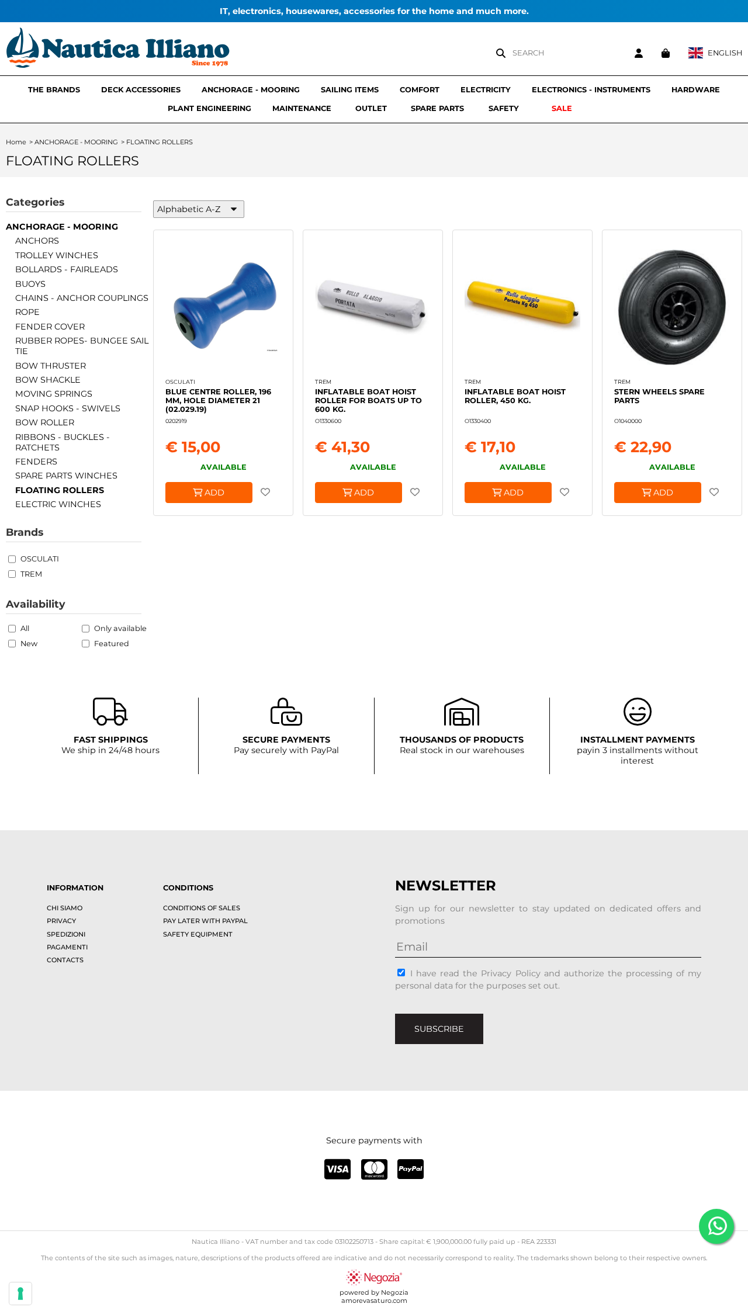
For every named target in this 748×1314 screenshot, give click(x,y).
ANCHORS (37, 240)
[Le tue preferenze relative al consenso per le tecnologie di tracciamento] (20, 1293)
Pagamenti (67, 947)
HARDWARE (695, 89)
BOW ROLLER (44, 422)
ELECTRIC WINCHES (58, 504)
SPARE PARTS (437, 108)
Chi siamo (64, 908)
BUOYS (30, 284)
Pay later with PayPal (205, 921)
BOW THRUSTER (50, 365)
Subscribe (439, 1029)
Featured (111, 643)
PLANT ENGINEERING (209, 108)
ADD (213, 492)
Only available (120, 628)
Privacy (61, 921)
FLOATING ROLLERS (59, 490)
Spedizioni (66, 934)
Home (16, 142)
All (24, 628)
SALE (562, 108)
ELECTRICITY (485, 89)
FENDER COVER (50, 326)
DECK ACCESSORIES (141, 89)
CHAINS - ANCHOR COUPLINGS (81, 298)
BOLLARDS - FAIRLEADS (66, 269)
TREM (31, 574)
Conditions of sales (201, 908)
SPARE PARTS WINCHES (66, 475)
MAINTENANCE (301, 108)
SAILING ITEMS (350, 89)
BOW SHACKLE (48, 380)
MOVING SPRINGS (53, 394)
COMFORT (419, 89)
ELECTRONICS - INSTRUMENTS (591, 89)
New (28, 643)
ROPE (27, 312)
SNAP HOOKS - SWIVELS (67, 408)
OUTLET (371, 108)
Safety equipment (198, 934)
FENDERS (36, 461)
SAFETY (504, 108)
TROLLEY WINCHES (56, 255)
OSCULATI (39, 558)
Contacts (65, 960)
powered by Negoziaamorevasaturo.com (374, 1296)
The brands (54, 89)
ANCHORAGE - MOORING (251, 89)
